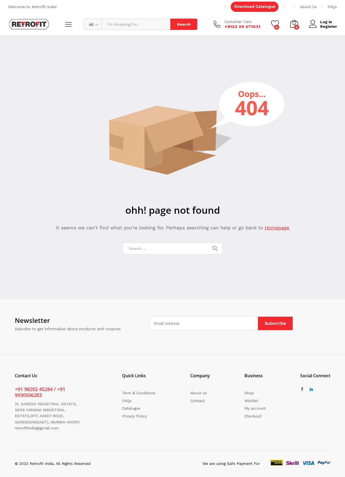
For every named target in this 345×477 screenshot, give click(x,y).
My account (255, 408)
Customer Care (238, 21)
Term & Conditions (139, 393)
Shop (249, 393)
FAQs (332, 7)
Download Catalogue (254, 6)
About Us (308, 7)
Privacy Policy (134, 416)
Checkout (252, 416)
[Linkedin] (311, 389)
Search (184, 24)
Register (328, 26)
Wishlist (251, 401)
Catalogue (131, 408)
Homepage (277, 227)
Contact (197, 401)
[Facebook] (302, 389)
